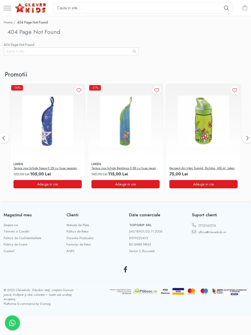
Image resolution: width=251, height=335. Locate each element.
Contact (9, 251)
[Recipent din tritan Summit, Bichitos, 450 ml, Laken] (203, 121)
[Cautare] (226, 7)
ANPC (70, 251)
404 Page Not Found (32, 22)
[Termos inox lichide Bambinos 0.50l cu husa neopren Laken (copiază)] (125, 121)
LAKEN (18, 164)
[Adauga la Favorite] (79, 90)
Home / (10, 22)
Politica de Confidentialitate (22, 238)
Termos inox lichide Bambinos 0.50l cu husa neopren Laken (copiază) (125, 168)
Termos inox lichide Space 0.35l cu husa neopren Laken (45, 168)
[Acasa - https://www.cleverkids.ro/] (30, 8)
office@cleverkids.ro (211, 232)
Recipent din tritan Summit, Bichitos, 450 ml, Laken (202, 168)
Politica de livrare (15, 244)
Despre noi (11, 225)
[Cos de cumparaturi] (244, 8)
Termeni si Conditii (16, 231)
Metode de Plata (77, 225)
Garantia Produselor (80, 238)
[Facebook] (125, 269)
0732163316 (206, 225)
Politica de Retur (77, 231)
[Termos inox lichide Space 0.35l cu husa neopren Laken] (47, 121)
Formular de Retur (78, 244)
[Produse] (7, 8)
